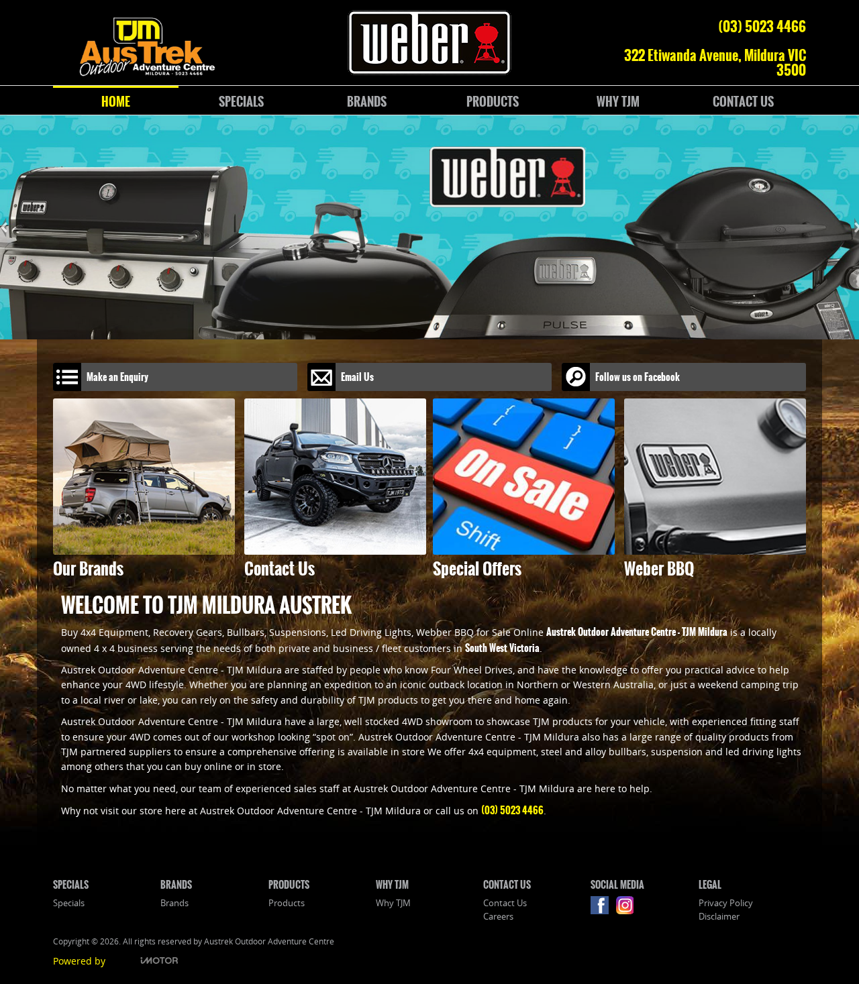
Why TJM (393, 903)
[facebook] (603, 908)
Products (286, 903)
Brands (174, 903)
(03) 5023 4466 (762, 26)
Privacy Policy (726, 903)
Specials (69, 903)
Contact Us (505, 903)
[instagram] (627, 908)
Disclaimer (719, 916)
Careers (498, 916)
